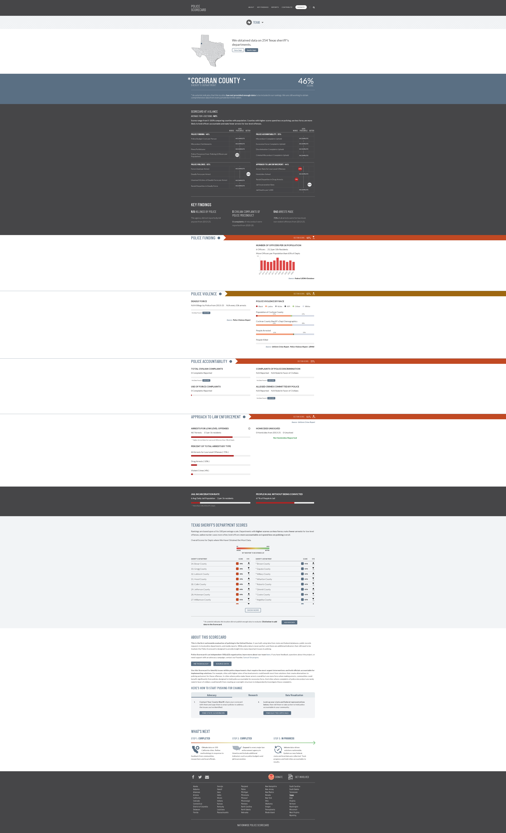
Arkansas (196, 792)
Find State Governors (213, 713)
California (196, 798)
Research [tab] (253, 695)
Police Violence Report (241, 320)
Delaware (196, 809)
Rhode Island (270, 812)
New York (268, 798)
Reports (275, 7)
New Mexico (269, 792)
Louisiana (221, 809)
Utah (291, 798)
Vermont (292, 803)
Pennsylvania (270, 809)
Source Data (222, 664)
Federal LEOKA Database (304, 278)
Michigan (244, 792)
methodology (201, 664)
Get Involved (302, 776)
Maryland (244, 786)
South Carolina (294, 786)
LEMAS (311, 347)
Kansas (220, 803)
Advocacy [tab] (211, 695)
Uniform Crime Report (280, 347)
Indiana (220, 800)
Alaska (195, 786)
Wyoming (292, 815)
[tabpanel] (253, 708)
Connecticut (197, 803)
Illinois (219, 798)
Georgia (220, 786)
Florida (195, 812)
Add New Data (289, 622)
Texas (253, 22)
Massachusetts (222, 812)
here (268, 654)
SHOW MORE (253, 610)
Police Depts (238, 50)
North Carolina (246, 806)
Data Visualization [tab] (294, 695)
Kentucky (220, 806)
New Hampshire (271, 786)
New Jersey (269, 789)
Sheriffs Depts (251, 50)
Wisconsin (293, 809)
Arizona (196, 795)
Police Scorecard (198, 7)
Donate (301, 7)
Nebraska (244, 812)
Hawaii (219, 789)
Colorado (196, 800)
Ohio (267, 800)
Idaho (219, 795)
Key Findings (262, 7)
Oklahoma (269, 803)
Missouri (244, 798)
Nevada (268, 795)
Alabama (196, 789)
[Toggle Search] (314, 7)
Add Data (206, 313)
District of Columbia (200, 806)
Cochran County (215, 80)
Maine (243, 789)
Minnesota (245, 795)
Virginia (292, 800)
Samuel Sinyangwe (251, 657)
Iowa (219, 792)
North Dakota (246, 809)
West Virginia (294, 812)
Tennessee (293, 792)
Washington (293, 806)
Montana (244, 803)
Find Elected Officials (277, 713)
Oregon (268, 806)
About (251, 7)
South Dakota (294, 789)
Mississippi (245, 800)
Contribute (287, 7)
